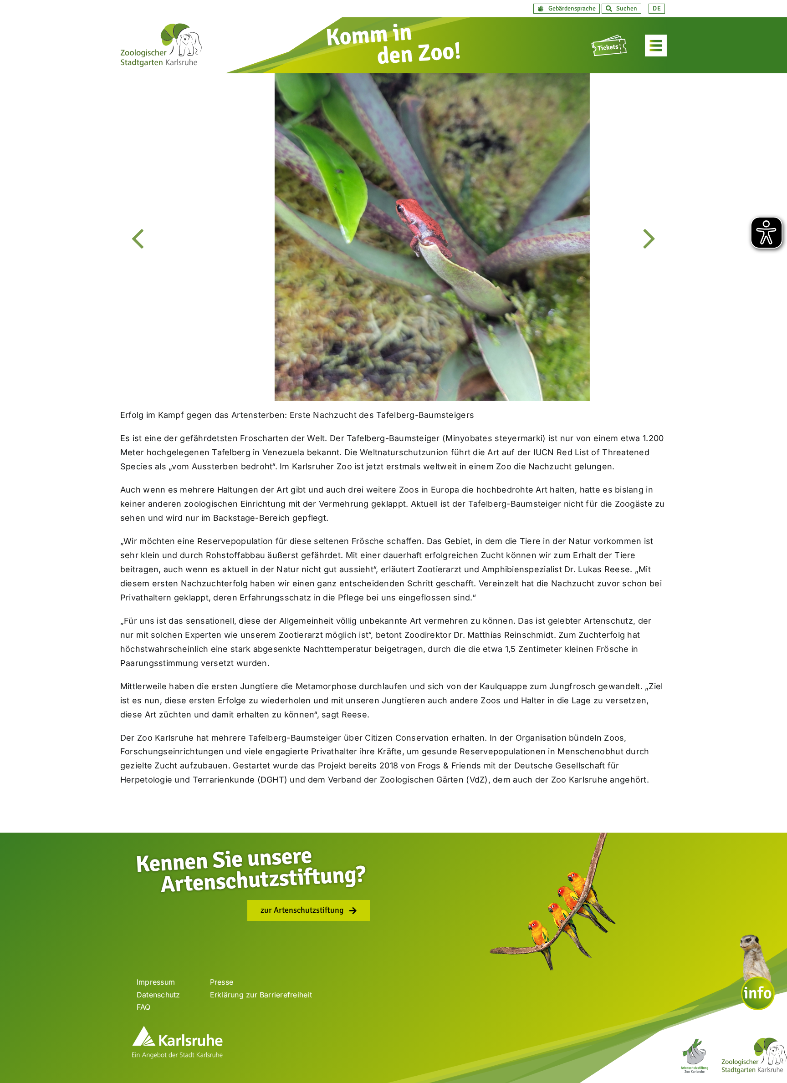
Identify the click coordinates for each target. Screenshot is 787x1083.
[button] (566, 9)
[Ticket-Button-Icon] (609, 38)
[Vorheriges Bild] (137, 237)
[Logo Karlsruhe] (177, 1029)
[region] (393, 237)
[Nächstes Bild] (649, 237)
